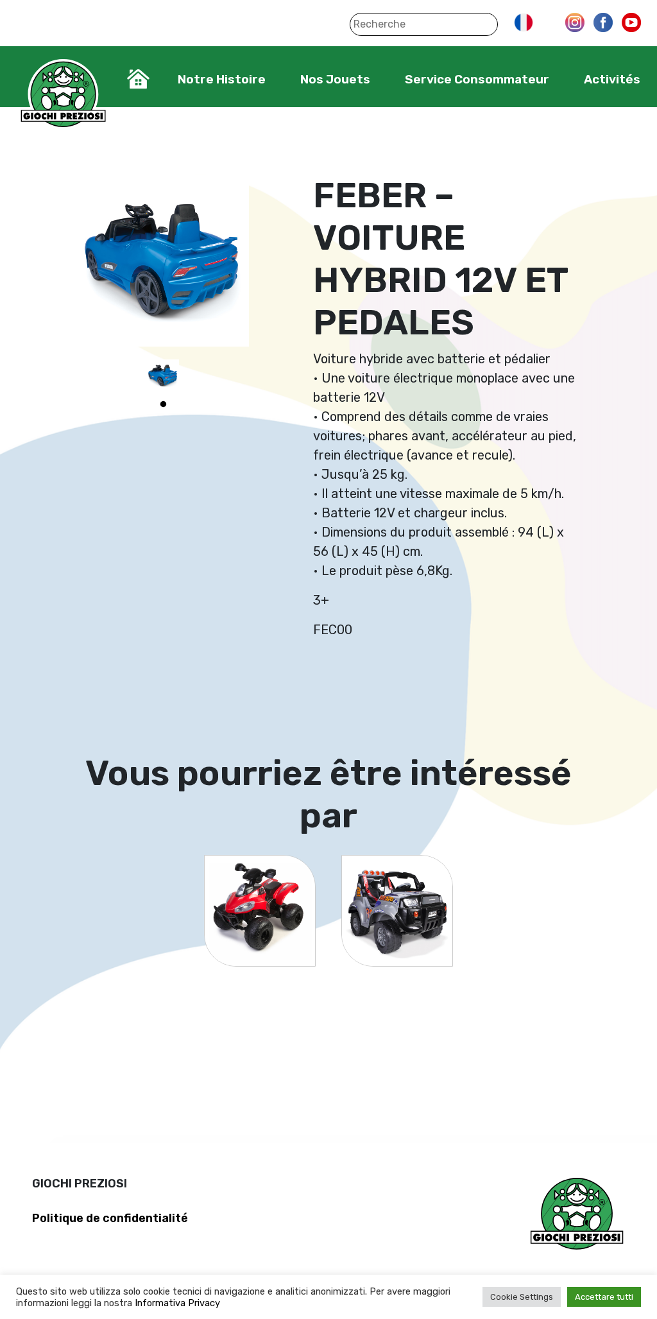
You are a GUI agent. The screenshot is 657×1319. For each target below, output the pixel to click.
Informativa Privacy (177, 1303)
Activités (612, 79)
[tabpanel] (163, 375)
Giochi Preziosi (63, 94)
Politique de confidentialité (110, 1218)
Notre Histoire (222, 79)
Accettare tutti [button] (604, 1297)
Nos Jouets (335, 79)
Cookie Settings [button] (521, 1297)
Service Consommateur (477, 79)
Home (138, 79)
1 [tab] (163, 404)
